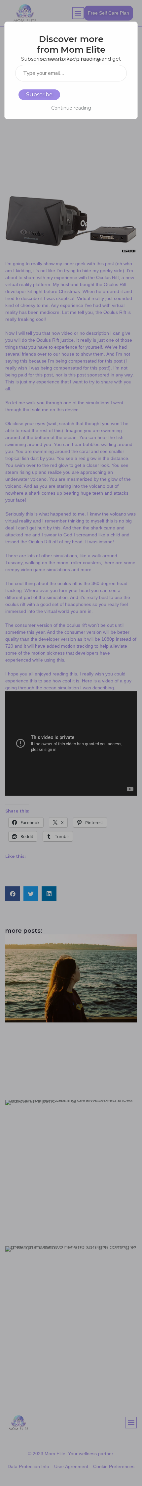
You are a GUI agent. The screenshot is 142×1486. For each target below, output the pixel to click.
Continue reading (71, 108)
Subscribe (39, 94)
